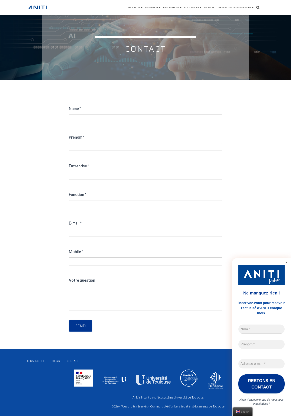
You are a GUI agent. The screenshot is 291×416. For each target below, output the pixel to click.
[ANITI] (37, 7)
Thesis (56, 360)
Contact (73, 360)
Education (191, 7)
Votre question (82, 280)
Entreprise (79, 166)
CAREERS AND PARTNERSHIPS (234, 7)
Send (80, 325)
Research (151, 7)
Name (75, 108)
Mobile (76, 251)
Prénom (76, 137)
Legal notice (36, 360)
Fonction (77, 194)
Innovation (171, 7)
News (208, 7)
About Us (133, 7)
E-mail (75, 223)
